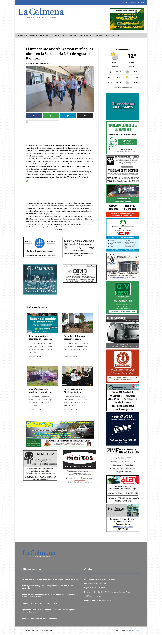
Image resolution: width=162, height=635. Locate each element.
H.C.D (64, 35)
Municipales (73, 35)
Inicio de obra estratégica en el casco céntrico (40, 603)
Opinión (106, 35)
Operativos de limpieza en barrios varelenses (39, 618)
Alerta (42, 35)
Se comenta (98, 35)
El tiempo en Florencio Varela (123, 87)
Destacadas (34, 35)
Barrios (48, 35)
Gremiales (57, 35)
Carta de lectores (117, 35)
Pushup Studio (135, 631)
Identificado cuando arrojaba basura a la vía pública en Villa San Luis (40, 392)
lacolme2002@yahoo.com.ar (100, 600)
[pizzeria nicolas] (123, 200)
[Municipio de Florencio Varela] (123, 106)
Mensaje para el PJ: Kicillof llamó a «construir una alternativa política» (49, 579)
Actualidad (21, 35)
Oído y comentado (85, 35)
